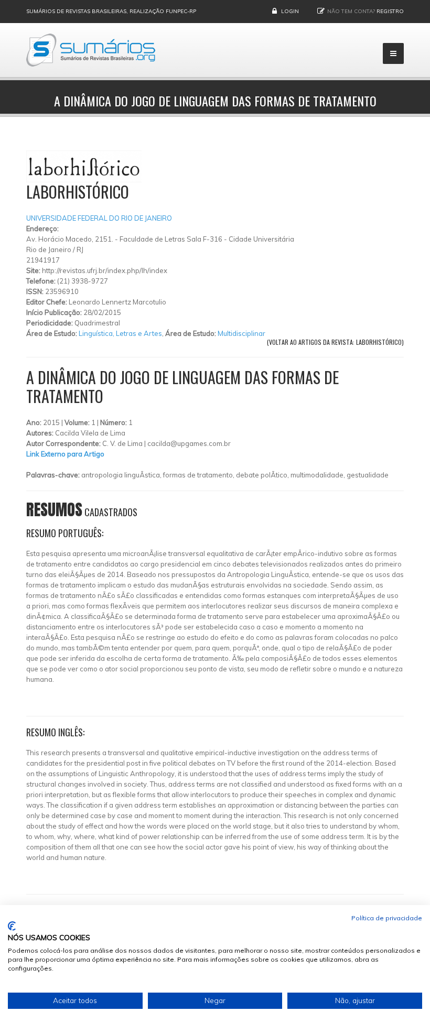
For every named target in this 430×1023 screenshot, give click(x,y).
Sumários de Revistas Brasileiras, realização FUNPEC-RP (111, 11)
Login (290, 11)
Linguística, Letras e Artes (120, 333)
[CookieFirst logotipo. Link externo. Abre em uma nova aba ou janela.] (12, 926)
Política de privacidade (386, 918)
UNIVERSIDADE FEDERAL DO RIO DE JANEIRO (99, 218)
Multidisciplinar (241, 333)
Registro (390, 11)
